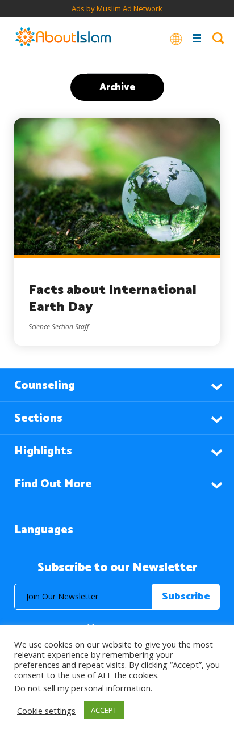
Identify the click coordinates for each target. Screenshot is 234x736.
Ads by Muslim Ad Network (117, 8)
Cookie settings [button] (46, 710)
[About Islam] (63, 38)
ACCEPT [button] (104, 710)
